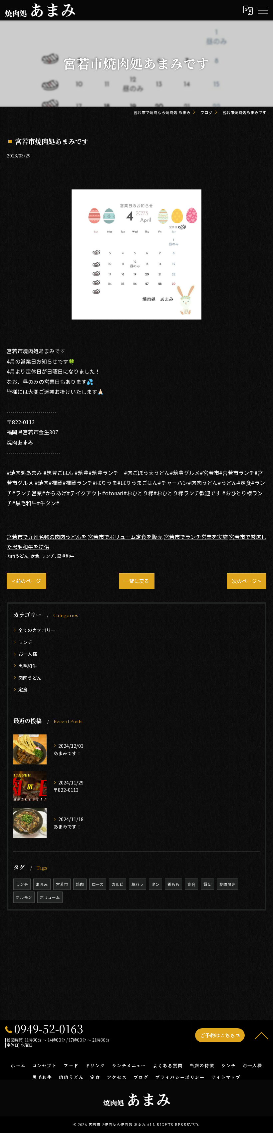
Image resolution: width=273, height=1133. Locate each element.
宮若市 (62, 884)
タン (155, 884)
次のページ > (246, 580)
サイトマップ (226, 1077)
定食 (35, 556)
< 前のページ (26, 580)
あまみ (42, 884)
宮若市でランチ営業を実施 (196, 537)
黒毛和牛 (65, 556)
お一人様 (27, 653)
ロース (98, 884)
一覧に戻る (136, 580)
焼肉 (80, 884)
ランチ (48, 556)
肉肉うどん (17, 556)
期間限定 (227, 884)
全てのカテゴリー (37, 630)
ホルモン (24, 897)
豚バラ (137, 884)
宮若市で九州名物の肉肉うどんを (47, 537)
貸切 (207, 884)
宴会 (191, 884)
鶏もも (173, 884)
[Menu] (262, 10)
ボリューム (50, 897)
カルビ (118, 884)
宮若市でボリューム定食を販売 (125, 537)
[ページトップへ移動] (261, 1035)
